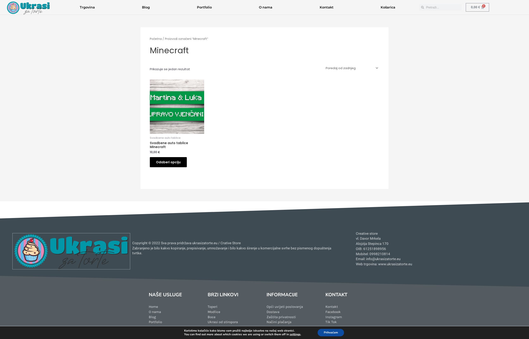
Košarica (388, 7)
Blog (146, 7)
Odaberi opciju (168, 162)
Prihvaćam (331, 332)
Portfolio (204, 7)
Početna (156, 39)
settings (295, 334)
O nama (265, 7)
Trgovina (87, 7)
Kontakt (327, 7)
